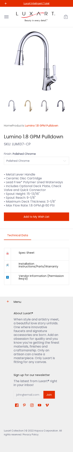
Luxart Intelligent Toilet (36, 3)
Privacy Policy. (30, 434)
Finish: (20, 154)
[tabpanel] (36, 266)
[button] (65, 17)
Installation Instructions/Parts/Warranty (38, 265)
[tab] (17, 236)
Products (18, 126)
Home (8, 126)
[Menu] (6, 17)
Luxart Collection (14, 430)
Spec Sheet (26, 253)
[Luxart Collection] (35, 17)
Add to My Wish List (36, 217)
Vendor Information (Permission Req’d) (41, 277)
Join (49, 395)
